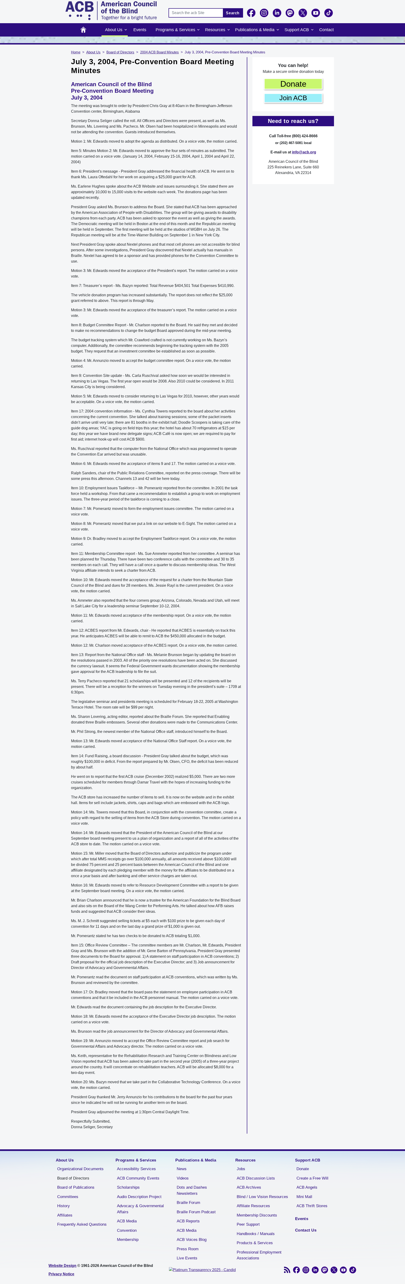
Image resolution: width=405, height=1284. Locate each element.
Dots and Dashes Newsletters (192, 1190)
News (182, 1169)
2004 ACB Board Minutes (159, 52)
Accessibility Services (136, 1169)
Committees (67, 1197)
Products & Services (255, 1243)
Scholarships (128, 1187)
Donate (293, 83)
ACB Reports (188, 1221)
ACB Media (127, 1221)
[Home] (111, 10)
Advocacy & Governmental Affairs (140, 1209)
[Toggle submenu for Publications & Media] (278, 30)
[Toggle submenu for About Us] (126, 30)
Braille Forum (188, 1202)
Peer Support (248, 1224)
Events (139, 29)
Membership (128, 1239)
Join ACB (293, 98)
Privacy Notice (61, 1274)
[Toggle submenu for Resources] (228, 30)
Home (83, 30)
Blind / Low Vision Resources (262, 1197)
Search (233, 13)
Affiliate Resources (253, 1206)
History (63, 1206)
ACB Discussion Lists (256, 1178)
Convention (127, 1230)
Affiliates (64, 1215)
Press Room (188, 1249)
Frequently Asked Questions (82, 1224)
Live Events (187, 1258)
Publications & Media (254, 29)
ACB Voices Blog (191, 1239)
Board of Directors (120, 52)
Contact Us (305, 1230)
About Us (113, 29)
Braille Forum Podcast (196, 1212)
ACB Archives (249, 1187)
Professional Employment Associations (259, 1255)
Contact (326, 29)
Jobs (241, 1169)
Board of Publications (75, 1187)
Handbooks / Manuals (256, 1234)
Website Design (62, 1266)
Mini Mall (304, 1197)
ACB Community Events (138, 1178)
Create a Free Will (312, 1178)
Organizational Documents (80, 1169)
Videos (183, 1178)
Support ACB (297, 29)
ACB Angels (306, 1187)
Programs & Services (175, 29)
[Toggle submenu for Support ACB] (312, 30)
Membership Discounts (257, 1215)
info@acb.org (304, 152)
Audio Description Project (139, 1197)
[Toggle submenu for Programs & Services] (198, 30)
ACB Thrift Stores (311, 1206)
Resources (215, 29)
